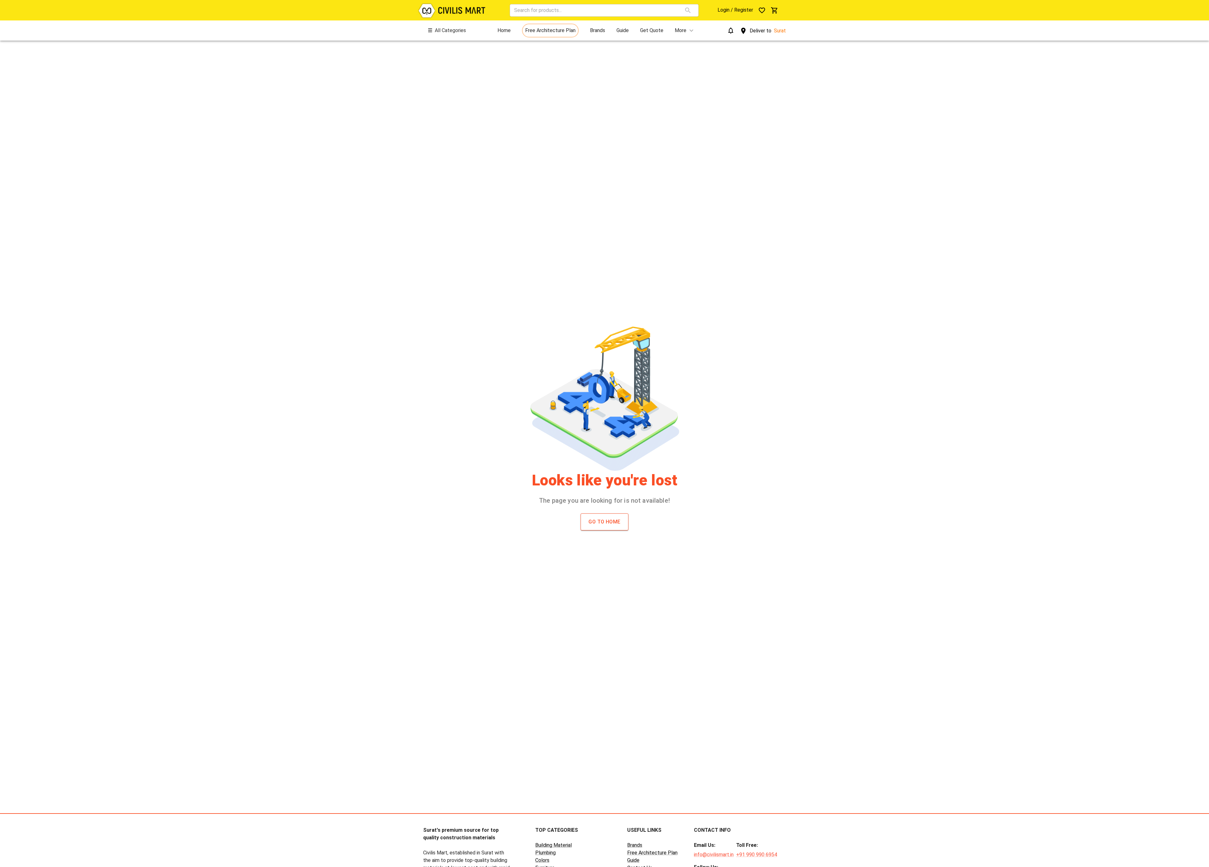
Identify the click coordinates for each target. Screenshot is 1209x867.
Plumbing (545, 853)
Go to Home (604, 522)
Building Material (553, 845)
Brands (634, 845)
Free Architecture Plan (652, 853)
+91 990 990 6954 (756, 855)
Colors (542, 860)
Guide (633, 860)
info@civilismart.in (714, 855)
